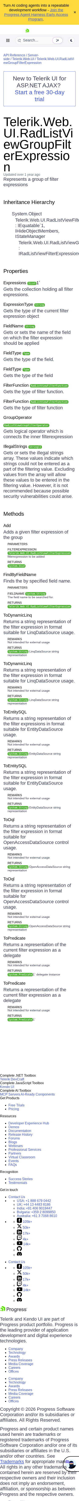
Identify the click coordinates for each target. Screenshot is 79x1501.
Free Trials (16, 1105)
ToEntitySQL (15, 712)
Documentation (19, 1131)
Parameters (17, 544)
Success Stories (20, 1179)
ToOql (8, 819)
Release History (20, 1134)
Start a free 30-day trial (39, 95)
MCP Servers (10, 1094)
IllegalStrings (22, 446)
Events (13, 1161)
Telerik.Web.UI (23, 59)
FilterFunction (35, 385)
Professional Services (24, 1149)
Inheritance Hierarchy (29, 202)
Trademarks (12, 1461)
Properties (15, 271)
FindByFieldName (19, 574)
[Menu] (8, 40)
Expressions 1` (21, 282)
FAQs (12, 1164)
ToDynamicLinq (17, 615)
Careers (14, 1367)
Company (15, 1349)
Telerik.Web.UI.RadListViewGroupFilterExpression (38, 61)
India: (34, 1208)
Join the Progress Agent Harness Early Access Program (36, 14)
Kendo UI (7, 1087)
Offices (13, 1371)
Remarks (15, 639)
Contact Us (16, 1197)
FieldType (16, 353)
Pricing (13, 1109)
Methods (13, 514)
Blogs (12, 1142)
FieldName (18, 326)
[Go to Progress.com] (13, 1311)
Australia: (37, 1216)
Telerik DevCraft (12, 1079)
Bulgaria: (36, 1212)
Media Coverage (20, 1364)
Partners (14, 1153)
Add (7, 525)
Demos (13, 1127)
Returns (15, 562)
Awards (14, 1356)
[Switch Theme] (71, 40)
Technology (17, 1352)
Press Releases (20, 1360)
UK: (34, 1204)
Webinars (15, 1146)
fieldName (26, 593)
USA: (34, 1201)
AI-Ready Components (38, 1094)
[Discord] (19, 1255)
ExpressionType (23, 304)
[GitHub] (19, 1250)
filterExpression (39, 551)
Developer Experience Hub (28, 1123)
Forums (14, 1138)
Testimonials (17, 1183)
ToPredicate (14, 938)
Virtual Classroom (21, 1157)
